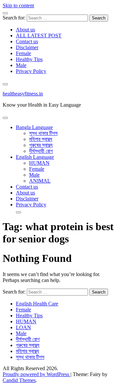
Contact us (27, 41)
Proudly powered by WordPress (36, 374)
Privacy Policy (31, 71)
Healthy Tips (29, 59)
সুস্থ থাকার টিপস (43, 133)
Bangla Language (34, 127)
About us (25, 29)
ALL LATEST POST (38, 35)
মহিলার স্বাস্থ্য (40, 139)
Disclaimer (27, 47)
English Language (35, 157)
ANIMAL (40, 181)
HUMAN (39, 163)
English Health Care (37, 303)
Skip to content (18, 5)
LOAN (23, 327)
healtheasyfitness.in (23, 93)
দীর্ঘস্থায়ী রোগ (41, 151)
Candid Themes (19, 380)
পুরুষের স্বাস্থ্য (41, 145)
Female (23, 53)
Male (21, 65)
